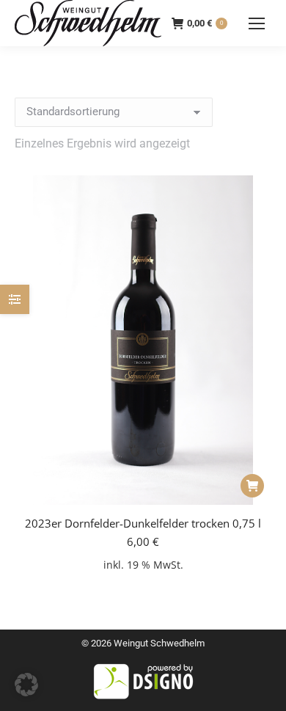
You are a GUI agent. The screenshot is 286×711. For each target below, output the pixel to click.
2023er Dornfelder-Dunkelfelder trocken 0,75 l (143, 523)
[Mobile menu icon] (256, 23)
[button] (252, 485)
